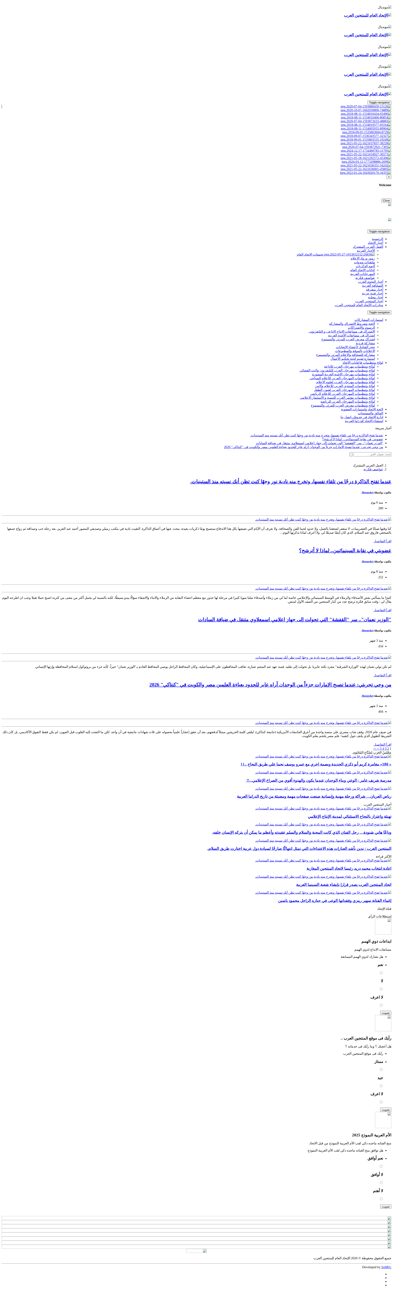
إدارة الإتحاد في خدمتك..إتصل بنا (362, 417)
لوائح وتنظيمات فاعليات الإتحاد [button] (362, 362)
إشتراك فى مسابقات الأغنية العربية (351, 335)
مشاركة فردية (365, 343)
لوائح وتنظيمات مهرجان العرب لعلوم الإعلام (345, 382)
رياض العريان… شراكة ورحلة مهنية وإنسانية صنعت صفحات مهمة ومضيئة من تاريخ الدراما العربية (314, 796)
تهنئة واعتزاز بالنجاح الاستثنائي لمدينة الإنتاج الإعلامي (349, 816)
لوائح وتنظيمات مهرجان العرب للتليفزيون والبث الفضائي (337, 370)
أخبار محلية (375, 297)
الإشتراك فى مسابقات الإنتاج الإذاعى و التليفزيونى (342, 331)
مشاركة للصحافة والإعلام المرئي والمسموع (345, 355)
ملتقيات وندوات (364, 262)
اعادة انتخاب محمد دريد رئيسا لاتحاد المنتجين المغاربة (349, 868)
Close (386, 200)
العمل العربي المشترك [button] (368, 246)
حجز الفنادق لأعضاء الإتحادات (355, 347)
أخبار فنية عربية (372, 293)
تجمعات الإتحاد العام (310, 254)
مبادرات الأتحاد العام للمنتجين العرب (359, 305)
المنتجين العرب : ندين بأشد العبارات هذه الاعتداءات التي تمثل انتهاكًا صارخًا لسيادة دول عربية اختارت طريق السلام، (299, 848)
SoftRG (386, 1267)
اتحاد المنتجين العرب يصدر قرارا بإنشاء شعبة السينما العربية (343, 884)
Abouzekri (367, 492)
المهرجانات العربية (362, 274)
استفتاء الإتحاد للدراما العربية (364, 421)
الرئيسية (377, 239)
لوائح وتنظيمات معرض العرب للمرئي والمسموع (343, 405)
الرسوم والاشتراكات (361, 327)
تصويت (386, 1012)
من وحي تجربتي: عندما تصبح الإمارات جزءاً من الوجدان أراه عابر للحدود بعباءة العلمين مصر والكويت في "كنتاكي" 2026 (270, 684)
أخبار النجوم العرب (370, 281)
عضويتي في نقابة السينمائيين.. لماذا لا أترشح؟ (345, 550)
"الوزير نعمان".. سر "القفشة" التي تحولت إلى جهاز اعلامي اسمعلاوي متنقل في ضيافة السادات (294, 619)
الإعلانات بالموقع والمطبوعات (355, 351)
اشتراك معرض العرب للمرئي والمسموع (348, 339)
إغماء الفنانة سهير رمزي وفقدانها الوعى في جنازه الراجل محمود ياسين (334, 900)
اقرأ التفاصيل (382, 541)
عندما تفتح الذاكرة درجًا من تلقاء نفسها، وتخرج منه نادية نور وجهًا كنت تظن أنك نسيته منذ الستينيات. (290, 481)
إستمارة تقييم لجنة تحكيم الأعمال (352, 358)
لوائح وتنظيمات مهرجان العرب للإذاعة (349, 366)
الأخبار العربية (366, 250)
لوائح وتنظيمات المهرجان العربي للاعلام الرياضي (342, 393)
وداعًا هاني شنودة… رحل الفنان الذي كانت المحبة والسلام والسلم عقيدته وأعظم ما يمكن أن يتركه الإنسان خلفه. (301, 832)
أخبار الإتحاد (375, 243)
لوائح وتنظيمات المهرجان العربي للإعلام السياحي (342, 378)
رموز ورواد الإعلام (363, 258)
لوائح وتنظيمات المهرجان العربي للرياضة (348, 401)
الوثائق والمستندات (370, 413)
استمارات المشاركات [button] (369, 320)
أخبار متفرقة (374, 289)
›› (377, 748)
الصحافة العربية (372, 285)
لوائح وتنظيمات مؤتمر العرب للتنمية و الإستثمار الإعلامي (337, 397)
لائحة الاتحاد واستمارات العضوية (362, 409)
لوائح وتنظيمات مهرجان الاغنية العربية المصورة (343, 374)
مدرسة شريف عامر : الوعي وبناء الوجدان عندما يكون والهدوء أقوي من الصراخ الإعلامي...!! (318, 780)
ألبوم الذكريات (365, 266)
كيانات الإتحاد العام (362, 270)
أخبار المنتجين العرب (369, 301)
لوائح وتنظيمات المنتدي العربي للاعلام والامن (345, 386)
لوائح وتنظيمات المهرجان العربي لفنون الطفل (344, 390)
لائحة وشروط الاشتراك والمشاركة (352, 323)
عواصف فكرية (365, 278)
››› (374, 748)
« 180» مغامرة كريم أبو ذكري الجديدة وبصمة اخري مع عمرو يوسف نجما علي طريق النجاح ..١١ (316, 764)
